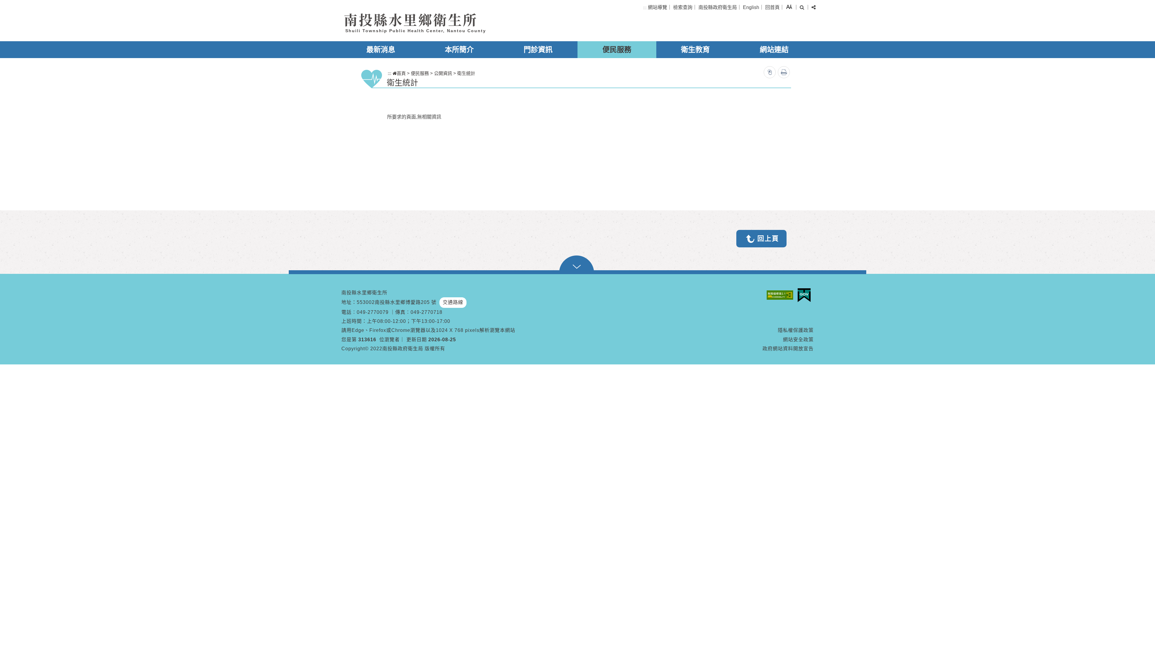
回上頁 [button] (768, 238)
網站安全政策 (798, 339)
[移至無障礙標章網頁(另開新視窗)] (781, 295)
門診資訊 (538, 49)
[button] (789, 6)
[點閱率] (770, 72)
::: (645, 7)
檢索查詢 (682, 7)
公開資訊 (443, 73)
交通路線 (453, 302)
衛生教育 (695, 49)
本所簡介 (459, 49)
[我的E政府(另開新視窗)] (806, 295)
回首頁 (772, 7)
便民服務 (616, 49)
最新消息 (380, 49)
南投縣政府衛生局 (717, 7)
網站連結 (774, 49)
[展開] (577, 264)
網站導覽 (657, 7)
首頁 (401, 73)
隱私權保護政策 (796, 330)
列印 (784, 72)
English (751, 7)
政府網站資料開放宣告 (788, 348)
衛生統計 (466, 73)
